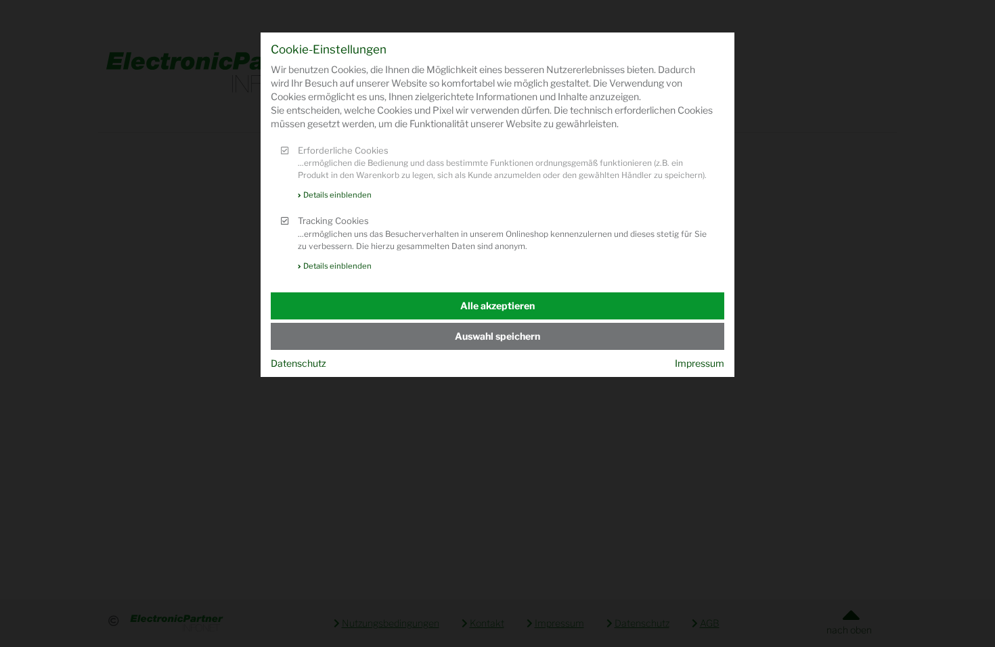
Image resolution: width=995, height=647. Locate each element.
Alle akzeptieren (497, 305)
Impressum (699, 363)
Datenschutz (298, 363)
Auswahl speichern (497, 336)
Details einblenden (337, 195)
